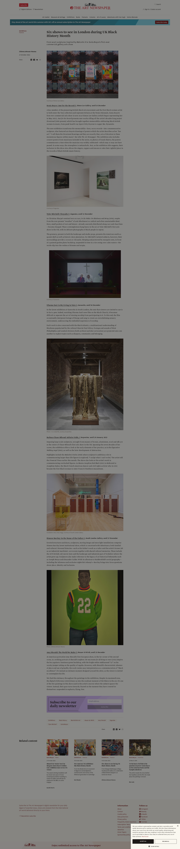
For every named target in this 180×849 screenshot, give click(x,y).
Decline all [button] (165, 841)
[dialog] (155, 836)
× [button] (177, 826)
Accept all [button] (143, 841)
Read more (145, 836)
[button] (154, 846)
